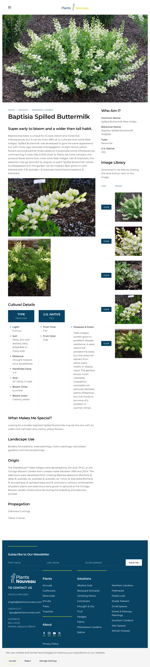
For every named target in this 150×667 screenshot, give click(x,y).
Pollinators (118, 590)
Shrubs (47, 601)
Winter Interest (121, 630)
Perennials (49, 595)
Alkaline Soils (84, 585)
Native (81, 632)
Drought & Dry (85, 606)
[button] (9, 7)
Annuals (47, 585)
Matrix (81, 621)
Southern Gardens (122, 620)
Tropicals (48, 611)
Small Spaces (119, 606)
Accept (12, 661)
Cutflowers (49, 590)
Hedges (81, 616)
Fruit (80, 611)
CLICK (106, 207)
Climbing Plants (86, 595)
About (47, 624)
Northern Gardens (122, 585)
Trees (46, 606)
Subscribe (134, 562)
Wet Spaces (119, 625)
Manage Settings (48, 661)
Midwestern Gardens (89, 627)
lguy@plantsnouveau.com (24, 612)
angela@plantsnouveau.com (25, 602)
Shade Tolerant (120, 601)
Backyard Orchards (88, 590)
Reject (27, 661)
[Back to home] (75, 7)
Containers (83, 601)
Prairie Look (118, 595)
